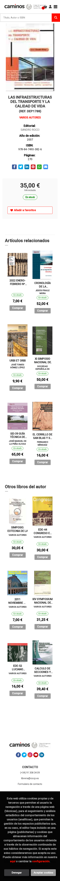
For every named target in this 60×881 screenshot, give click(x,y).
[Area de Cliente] (50, 6)
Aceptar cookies (43, 872)
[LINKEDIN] (41, 754)
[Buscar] (56, 17)
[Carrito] (45, 6)
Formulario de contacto (30, 784)
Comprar (17, 308)
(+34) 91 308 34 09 (30, 772)
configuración (41, 861)
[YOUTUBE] (35, 754)
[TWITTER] (24, 754)
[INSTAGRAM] (30, 754)
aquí (12, 861)
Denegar (17, 872)
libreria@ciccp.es (30, 778)
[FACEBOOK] (18, 754)
